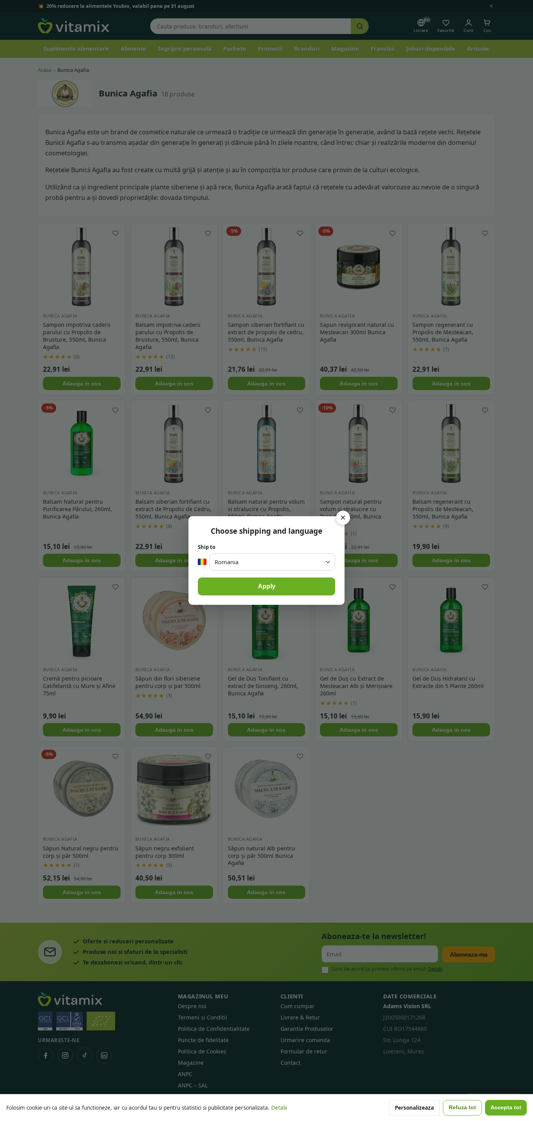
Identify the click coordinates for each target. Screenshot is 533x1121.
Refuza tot (462, 1107)
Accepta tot (505, 1107)
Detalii (279, 1107)
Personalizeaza (414, 1107)
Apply (266, 586)
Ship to (206, 547)
